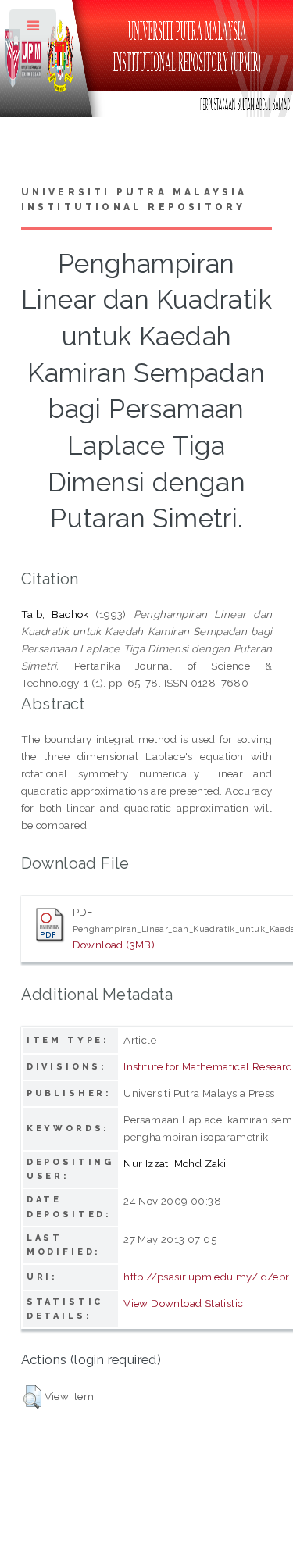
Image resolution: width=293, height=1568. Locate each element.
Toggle (34, 29)
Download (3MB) (114, 944)
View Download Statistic (183, 1303)
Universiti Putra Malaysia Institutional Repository (134, 200)
